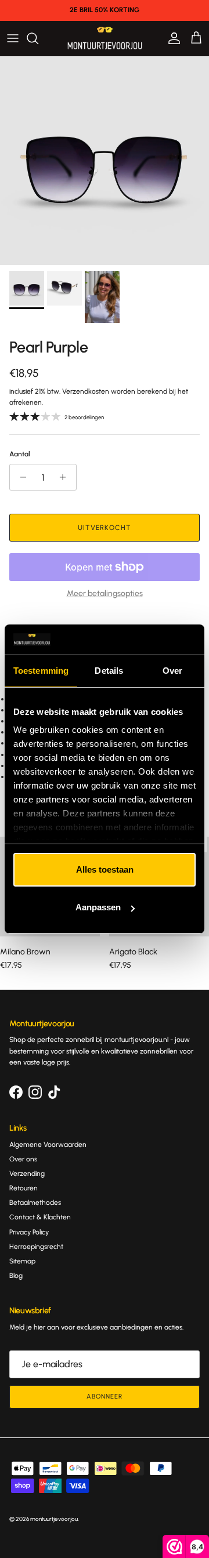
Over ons (23, 1159)
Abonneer (104, 1396)
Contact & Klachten (40, 1217)
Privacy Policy (29, 1232)
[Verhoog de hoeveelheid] (66, 477)
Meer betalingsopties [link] (105, 593)
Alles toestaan (105, 869)
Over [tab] (172, 671)
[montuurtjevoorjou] (105, 38)
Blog (16, 1276)
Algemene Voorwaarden (48, 1145)
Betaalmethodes (35, 1203)
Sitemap (22, 1261)
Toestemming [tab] (41, 671)
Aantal (19, 454)
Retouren (23, 1188)
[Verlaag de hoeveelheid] (20, 477)
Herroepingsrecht (36, 1247)
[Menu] (13, 38)
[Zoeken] (38, 38)
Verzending (27, 1174)
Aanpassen (98, 907)
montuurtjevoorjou (54, 1519)
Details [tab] (109, 671)
